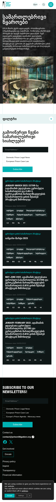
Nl (19, 223)
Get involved (8, 449)
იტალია (20, 348)
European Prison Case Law (17, 161)
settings (25, 491)
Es (30, 307)
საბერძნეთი (11, 303)
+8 (41, 307)
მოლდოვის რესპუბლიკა (35, 210)
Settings (21, 496)
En (8, 262)
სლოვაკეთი (29, 352)
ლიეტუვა (20, 210)
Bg (13, 262)
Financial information (12, 475)
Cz (8, 223)
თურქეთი (10, 210)
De (24, 262)
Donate (8, 454)
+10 (41, 262)
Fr (30, 262)
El (24, 307)
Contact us (8, 432)
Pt (24, 223)
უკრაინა (31, 303)
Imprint (6, 466)
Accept (9, 496)
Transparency (9, 470)
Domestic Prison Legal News (18, 157)
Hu (13, 223)
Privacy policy (9, 461)
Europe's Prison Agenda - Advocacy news (23, 417)
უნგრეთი (19, 219)
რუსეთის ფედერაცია (25, 215)
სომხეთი (10, 219)
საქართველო (41, 215)
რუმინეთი (10, 215)
